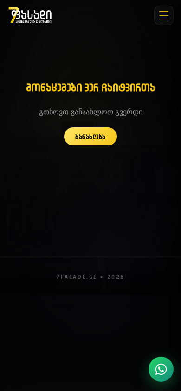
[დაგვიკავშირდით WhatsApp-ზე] (161, 369)
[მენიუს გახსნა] (164, 15)
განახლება (90, 136)
